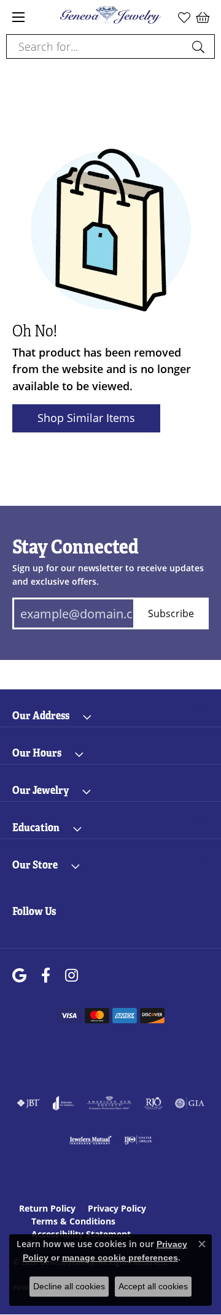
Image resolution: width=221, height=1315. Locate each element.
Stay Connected (75, 546)
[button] (184, 17)
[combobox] (96, 46)
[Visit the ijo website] (138, 1140)
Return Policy (47, 1208)
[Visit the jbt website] (28, 1103)
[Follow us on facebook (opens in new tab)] (45, 975)
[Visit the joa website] (63, 1103)
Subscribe (171, 613)
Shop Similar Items (86, 417)
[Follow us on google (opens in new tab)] (19, 975)
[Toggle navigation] (18, 17)
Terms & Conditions (73, 1221)
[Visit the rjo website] (153, 1103)
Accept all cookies (153, 1286)
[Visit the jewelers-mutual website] (90, 1140)
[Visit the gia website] (189, 1103)
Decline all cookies (69, 1286)
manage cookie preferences (120, 1257)
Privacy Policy (117, 1208)
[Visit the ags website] (109, 1103)
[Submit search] (200, 46)
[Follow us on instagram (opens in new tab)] (71, 975)
